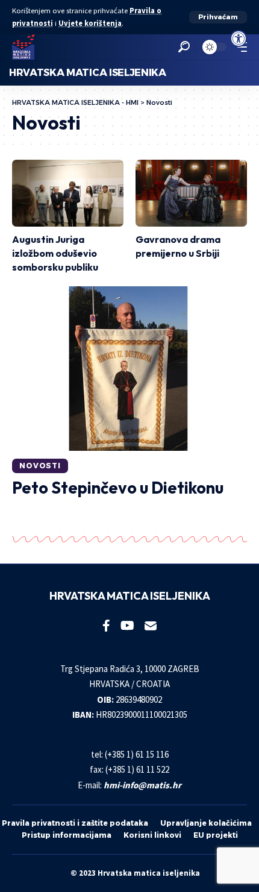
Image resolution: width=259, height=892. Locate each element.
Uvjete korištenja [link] (90, 23)
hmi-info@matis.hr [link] (142, 785)
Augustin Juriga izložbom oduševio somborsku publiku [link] (55, 253)
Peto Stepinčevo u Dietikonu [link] (117, 487)
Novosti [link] (40, 465)
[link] (238, 38)
